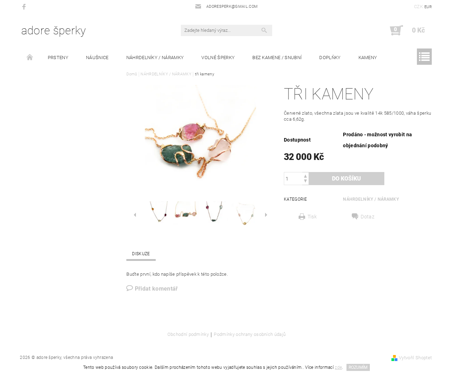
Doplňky (329, 57)
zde (338, 367)
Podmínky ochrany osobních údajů (250, 334)
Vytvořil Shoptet (415, 357)
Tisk (312, 216)
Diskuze (141, 253)
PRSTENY (58, 57)
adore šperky (53, 30)
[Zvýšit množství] (305, 175)
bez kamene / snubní (277, 57)
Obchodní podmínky (188, 334)
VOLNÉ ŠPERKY (218, 57)
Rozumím (358, 367)
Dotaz (367, 216)
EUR (428, 7)
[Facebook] (25, 7)
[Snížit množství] (305, 181)
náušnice (97, 57)
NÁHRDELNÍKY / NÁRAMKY (155, 57)
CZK (418, 6)
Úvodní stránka (30, 57)
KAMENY (368, 57)
